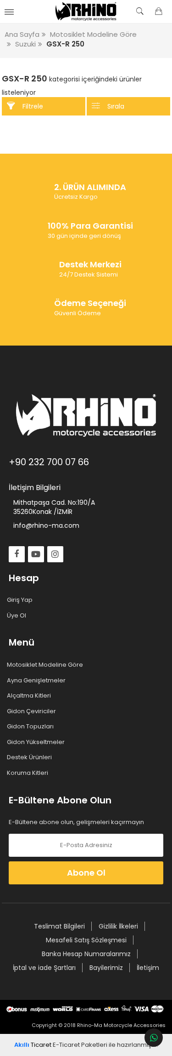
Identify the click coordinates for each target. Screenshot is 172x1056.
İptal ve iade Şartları (44, 967)
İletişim (148, 967)
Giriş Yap (21, 600)
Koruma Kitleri (28, 773)
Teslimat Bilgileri (59, 926)
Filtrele (32, 106)
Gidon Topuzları (31, 726)
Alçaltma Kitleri (30, 696)
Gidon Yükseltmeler (37, 742)
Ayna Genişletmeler (37, 680)
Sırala (115, 106)
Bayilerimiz (106, 967)
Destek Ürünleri (30, 757)
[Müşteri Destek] (153, 1037)
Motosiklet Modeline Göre (46, 665)
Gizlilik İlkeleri (118, 926)
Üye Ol (17, 616)
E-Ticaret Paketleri (80, 1044)
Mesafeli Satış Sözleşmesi (86, 940)
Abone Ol (86, 872)
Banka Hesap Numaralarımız (86, 953)
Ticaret (32, 1044)
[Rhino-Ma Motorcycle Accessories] (86, 11)
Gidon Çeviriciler (32, 711)
